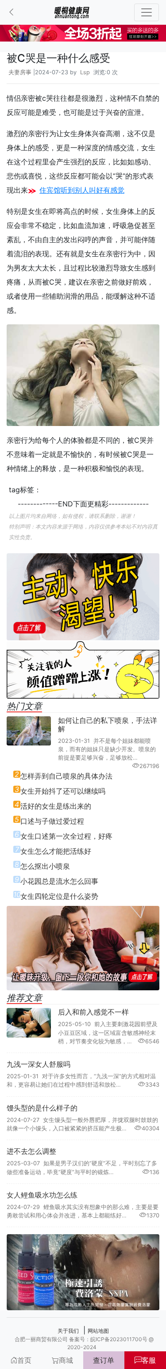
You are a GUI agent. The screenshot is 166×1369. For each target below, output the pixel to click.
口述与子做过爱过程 (52, 821)
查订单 (103, 1360)
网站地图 (98, 1330)
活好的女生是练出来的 (55, 806)
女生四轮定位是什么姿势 (59, 896)
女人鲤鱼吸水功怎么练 (42, 1194)
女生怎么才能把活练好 (55, 851)
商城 (66, 1360)
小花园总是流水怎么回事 (59, 881)
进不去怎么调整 (31, 1151)
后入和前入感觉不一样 (93, 1012)
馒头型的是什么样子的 (42, 1107)
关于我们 (68, 1330)
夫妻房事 (19, 72)
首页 (24, 1360)
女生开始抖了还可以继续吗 (62, 791)
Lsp (85, 72)
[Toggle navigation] (146, 12)
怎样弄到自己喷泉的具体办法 (66, 776)
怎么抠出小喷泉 (45, 866)
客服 (149, 1360)
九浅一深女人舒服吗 (38, 1064)
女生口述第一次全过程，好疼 (66, 836)
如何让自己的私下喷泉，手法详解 (107, 724)
